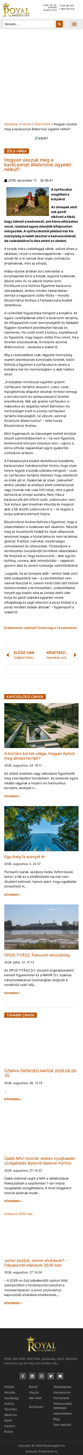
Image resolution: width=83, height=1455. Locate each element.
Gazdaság (11, 1398)
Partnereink (61, 1398)
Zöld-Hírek (42, 124)
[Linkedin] (32, 1376)
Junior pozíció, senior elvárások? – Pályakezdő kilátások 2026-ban (35, 1262)
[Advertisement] (41, 78)
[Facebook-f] (23, 1376)
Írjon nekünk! (62, 1424)
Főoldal (9, 1387)
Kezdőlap (11, 124)
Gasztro (9, 1426)
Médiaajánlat (62, 1387)
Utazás (34, 1392)
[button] (74, 24)
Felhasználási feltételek (62, 1406)
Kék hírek (35, 1398)
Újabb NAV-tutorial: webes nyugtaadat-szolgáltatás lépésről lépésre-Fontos (40, 1160)
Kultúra (9, 1403)
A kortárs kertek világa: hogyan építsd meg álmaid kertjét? (39, 755)
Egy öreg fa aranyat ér (24, 856)
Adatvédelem (62, 1413)
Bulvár (8, 1431)
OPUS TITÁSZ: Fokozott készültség (37, 955)
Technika (10, 1409)
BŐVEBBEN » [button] (12, 796)
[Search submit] (59, 24)
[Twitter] (50, 1376)
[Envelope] (60, 1376)
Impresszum (61, 1392)
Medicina (10, 1415)
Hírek (26, 124)
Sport (8, 1420)
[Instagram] (41, 1376)
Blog (56, 1419)
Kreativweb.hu (48, 1451)
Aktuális (9, 1392)
